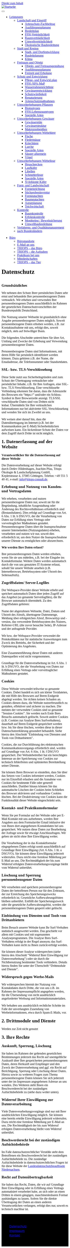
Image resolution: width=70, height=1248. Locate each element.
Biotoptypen (32, 108)
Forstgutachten (34, 196)
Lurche (29, 146)
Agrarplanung (33, 203)
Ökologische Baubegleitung (42, 45)
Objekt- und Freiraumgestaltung (44, 66)
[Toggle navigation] (3, 11)
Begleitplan (32, 31)
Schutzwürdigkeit (35, 94)
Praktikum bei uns (28, 255)
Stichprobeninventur (37, 192)
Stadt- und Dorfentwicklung (42, 52)
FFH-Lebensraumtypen (39, 111)
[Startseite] (9, 6)
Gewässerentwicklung (38, 90)
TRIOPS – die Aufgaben (32, 251)
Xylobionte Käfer (35, 182)
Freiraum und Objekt (30, 62)
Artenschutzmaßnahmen (40, 101)
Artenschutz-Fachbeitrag (40, 24)
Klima (28, 59)
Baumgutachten (34, 199)
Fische (29, 136)
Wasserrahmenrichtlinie (39, 87)
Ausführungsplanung (38, 27)
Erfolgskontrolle (35, 217)
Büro (12, 237)
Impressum (16, 1230)
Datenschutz (18, 1226)
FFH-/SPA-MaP (35, 83)
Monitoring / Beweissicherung (43, 220)
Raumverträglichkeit (37, 38)
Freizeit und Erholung (38, 73)
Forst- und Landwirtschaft (33, 185)
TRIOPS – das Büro (29, 248)
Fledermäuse (32, 139)
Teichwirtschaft (34, 206)
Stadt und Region (27, 48)
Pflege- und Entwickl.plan (41, 80)
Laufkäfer (31, 167)
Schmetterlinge (34, 175)
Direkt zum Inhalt (12, 3)
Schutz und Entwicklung (32, 76)
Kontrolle (23, 210)
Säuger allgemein (35, 153)
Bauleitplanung (34, 55)
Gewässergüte (33, 122)
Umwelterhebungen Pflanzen (35, 104)
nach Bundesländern (29, 231)
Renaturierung (33, 97)
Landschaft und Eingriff (31, 20)
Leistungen (16, 17)
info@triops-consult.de (33, 479)
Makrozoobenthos (36, 129)
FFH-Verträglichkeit (37, 34)
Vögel (28, 157)
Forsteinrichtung (35, 189)
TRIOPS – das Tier (29, 262)
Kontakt (14, 1235)
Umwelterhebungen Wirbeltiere (36, 132)
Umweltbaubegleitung (38, 224)
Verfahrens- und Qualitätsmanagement (40, 227)
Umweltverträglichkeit (38, 41)
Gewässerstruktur (35, 125)
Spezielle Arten (34, 115)
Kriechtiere (31, 143)
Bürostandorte (25, 241)
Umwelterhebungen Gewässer (35, 118)
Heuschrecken (33, 164)
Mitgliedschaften (27, 258)
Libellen (30, 171)
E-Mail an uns (25, 244)
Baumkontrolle (34, 213)
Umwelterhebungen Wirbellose (36, 160)
